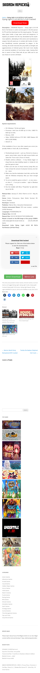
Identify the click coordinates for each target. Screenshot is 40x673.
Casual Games (6, 584)
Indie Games (5, 590)
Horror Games (6, 588)
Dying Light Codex (25, 285)
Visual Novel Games (7, 617)
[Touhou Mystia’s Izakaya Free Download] (11, 459)
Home (4, 17)
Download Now (20, 23)
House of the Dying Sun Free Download (26, 320)
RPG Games (5, 599)
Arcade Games (6, 581)
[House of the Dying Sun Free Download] (26, 313)
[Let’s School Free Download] (11, 566)
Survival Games (6, 611)
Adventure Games (7, 579)
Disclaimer (33, 665)
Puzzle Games (6, 595)
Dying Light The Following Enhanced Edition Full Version (8, 320)
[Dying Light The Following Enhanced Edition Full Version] (9, 313)
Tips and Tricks (6, 615)
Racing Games (6, 597)
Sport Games (5, 606)
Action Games (20, 283)
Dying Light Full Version (13, 287)
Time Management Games (9, 613)
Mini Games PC (23, 667)
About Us (10, 667)
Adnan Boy (30, 667)
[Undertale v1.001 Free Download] (11, 537)
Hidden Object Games (8, 586)
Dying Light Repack (26, 287)
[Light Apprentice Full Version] (9, 329)
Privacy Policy (25, 665)
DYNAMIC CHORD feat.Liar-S (10, 649)
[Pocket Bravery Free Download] (11, 517)
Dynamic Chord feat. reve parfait (11, 651)
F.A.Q (22, 248)
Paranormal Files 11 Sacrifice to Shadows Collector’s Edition (18, 654)
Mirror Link (29, 276)
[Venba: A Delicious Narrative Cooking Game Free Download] (11, 478)
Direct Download (13, 276)
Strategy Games (6, 608)
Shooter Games (28, 283)
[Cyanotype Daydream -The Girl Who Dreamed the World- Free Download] (11, 469)
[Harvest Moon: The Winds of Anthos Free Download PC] (11, 498)
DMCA (19, 665)
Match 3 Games (6, 593)
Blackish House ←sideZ (8, 656)
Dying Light (16, 285)
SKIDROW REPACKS (11, 665)
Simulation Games (7, 604)
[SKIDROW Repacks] (16, 6)
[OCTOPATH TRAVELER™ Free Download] (11, 546)
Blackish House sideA (8, 658)
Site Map (4, 667)
